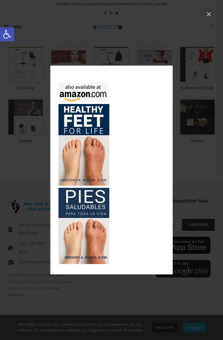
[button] (7, 34)
